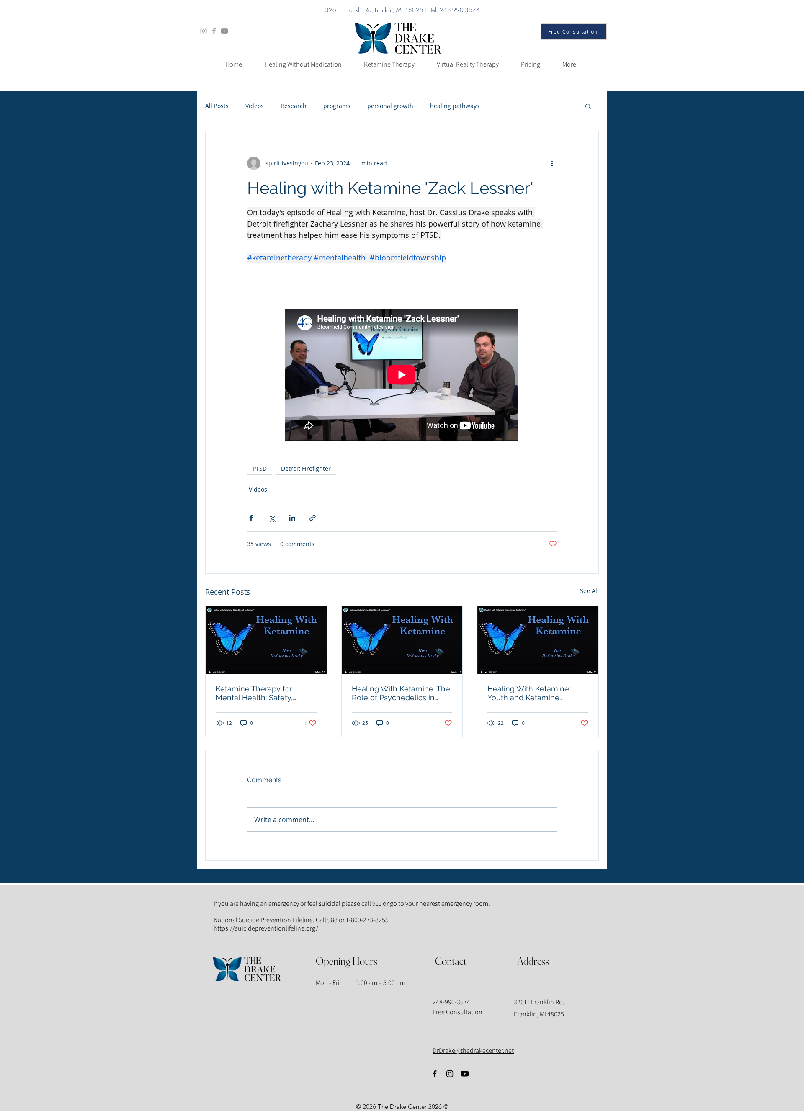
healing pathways (454, 106)
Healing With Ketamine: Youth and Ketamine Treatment (528, 693)
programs (336, 106)
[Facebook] (214, 31)
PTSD (260, 468)
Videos (254, 106)
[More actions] (552, 163)
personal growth (390, 106)
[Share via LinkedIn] (292, 518)
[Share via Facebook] (251, 518)
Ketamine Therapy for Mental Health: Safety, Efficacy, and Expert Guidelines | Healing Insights (266, 693)
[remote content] (402, 375)
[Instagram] (203, 31)
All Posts (217, 106)
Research (294, 106)
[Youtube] (224, 31)
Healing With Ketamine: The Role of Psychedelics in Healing (401, 693)
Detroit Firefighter (306, 468)
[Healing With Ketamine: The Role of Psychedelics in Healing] (402, 640)
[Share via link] (313, 518)
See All (589, 591)
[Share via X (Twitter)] (272, 518)
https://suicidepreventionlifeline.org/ (266, 928)
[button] (588, 106)
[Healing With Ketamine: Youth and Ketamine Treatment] (537, 640)
